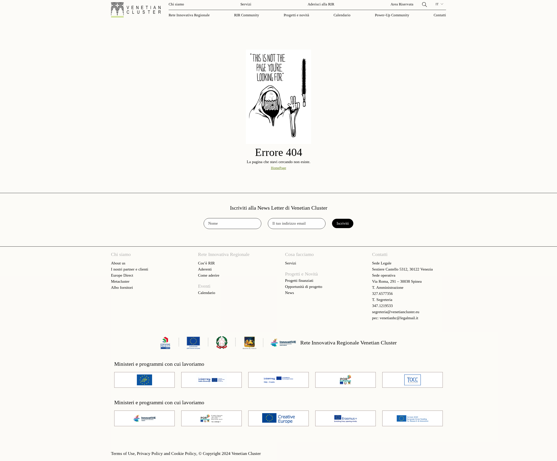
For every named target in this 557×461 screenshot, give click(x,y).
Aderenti (205, 269)
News (289, 293)
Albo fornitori (122, 287)
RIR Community (246, 15)
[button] (424, 4)
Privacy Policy (150, 453)
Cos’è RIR (206, 263)
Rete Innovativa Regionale (189, 15)
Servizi (245, 4)
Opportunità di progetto (303, 286)
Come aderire (208, 275)
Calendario (342, 15)
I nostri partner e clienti (129, 269)
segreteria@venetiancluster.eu (395, 312)
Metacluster (120, 281)
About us (118, 263)
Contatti (440, 15)
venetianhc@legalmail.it (399, 318)
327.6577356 (382, 293)
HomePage (278, 168)
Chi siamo (176, 4)
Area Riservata (402, 4)
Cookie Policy (183, 453)
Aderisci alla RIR (321, 4)
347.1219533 (382, 306)
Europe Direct (122, 275)
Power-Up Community (392, 15)
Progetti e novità (296, 15)
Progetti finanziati (299, 280)
